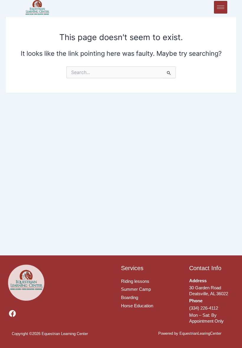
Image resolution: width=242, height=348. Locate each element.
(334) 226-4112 (203, 308)
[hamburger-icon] (220, 7)
